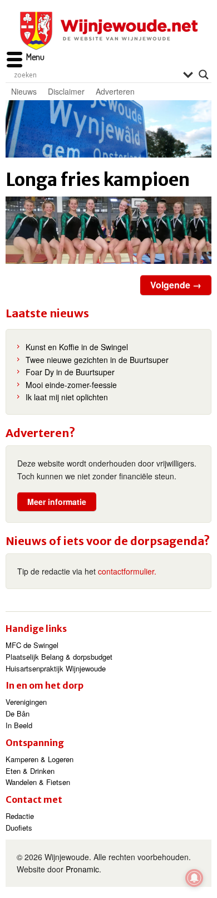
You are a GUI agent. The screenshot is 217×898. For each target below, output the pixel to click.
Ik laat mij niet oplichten (67, 397)
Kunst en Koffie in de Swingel (77, 346)
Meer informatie (56, 501)
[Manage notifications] (194, 878)
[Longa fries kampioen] (108, 230)
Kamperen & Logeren (39, 759)
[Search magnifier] (203, 74)
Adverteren (115, 91)
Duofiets (19, 827)
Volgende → (175, 284)
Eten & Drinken (30, 770)
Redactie (20, 816)
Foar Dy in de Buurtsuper (70, 371)
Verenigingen (26, 701)
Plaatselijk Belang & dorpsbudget (59, 656)
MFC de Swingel (32, 645)
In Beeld (19, 725)
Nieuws (24, 91)
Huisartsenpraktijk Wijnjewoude (56, 668)
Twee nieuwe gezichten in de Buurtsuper (97, 359)
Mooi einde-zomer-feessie (71, 384)
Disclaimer (66, 91)
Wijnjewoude (108, 31)
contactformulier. (127, 571)
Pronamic (82, 869)
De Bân (17, 713)
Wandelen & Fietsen (38, 782)
